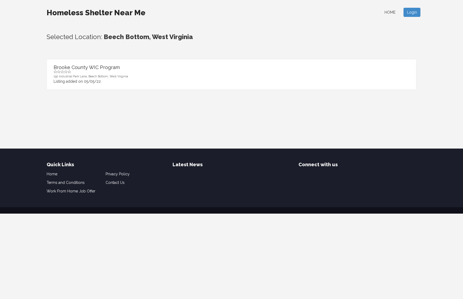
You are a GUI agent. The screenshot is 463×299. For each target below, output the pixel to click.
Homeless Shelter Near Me (96, 12)
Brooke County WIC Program (87, 67)
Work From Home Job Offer (71, 191)
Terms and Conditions (66, 182)
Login (412, 12)
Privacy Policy (118, 174)
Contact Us (115, 182)
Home (389, 12)
